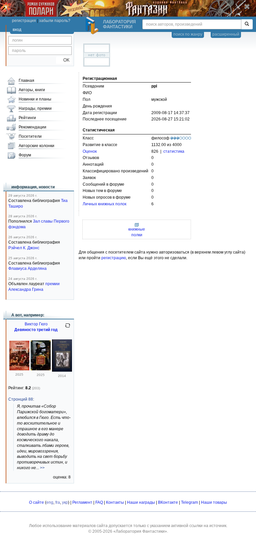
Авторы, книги (32, 90)
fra (57, 502)
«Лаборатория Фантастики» (140, 531)
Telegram (189, 502)
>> (42, 467)
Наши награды (141, 502)
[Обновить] (68, 328)
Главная (26, 80)
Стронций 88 (20, 399)
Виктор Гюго (36, 324)
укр (65, 502)
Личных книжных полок (104, 204)
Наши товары (214, 502)
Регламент (82, 502)
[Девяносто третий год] (19, 369)
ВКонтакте (168, 502)
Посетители (30, 136)
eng (49, 502)
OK (64, 60)
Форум (25, 155)
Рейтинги (27, 117)
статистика (173, 151)
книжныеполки (136, 232)
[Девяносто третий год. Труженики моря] (41, 369)
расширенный (225, 34)
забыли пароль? (54, 20)
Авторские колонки (36, 145)
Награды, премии (35, 108)
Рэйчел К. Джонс (23, 248)
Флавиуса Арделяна (27, 268)
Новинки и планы (35, 99)
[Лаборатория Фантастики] (93, 26)
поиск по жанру (187, 34)
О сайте (36, 502)
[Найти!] (247, 24)
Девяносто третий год (36, 329)
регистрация (24, 20)
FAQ (99, 502)
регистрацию (113, 258)
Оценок (90, 151)
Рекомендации (32, 127)
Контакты (115, 502)
